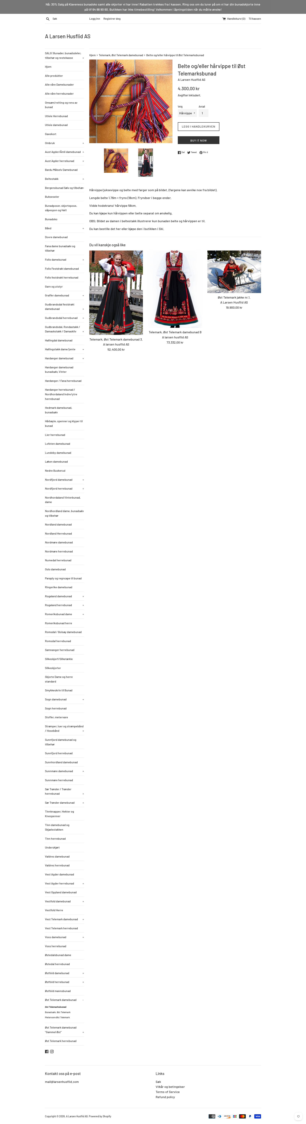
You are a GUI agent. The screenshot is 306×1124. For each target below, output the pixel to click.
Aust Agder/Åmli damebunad (64, 151)
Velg (180, 106)
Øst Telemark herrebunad (60, 1040)
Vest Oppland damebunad (61, 892)
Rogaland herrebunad (64, 605)
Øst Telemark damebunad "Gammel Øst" (64, 1030)
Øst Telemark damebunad (64, 999)
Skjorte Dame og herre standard (59, 679)
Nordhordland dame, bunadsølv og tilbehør (64, 513)
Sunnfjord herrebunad (59, 753)
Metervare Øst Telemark (57, 1017)
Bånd (64, 228)
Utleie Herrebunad (56, 116)
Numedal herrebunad (58, 560)
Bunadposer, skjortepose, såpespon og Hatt (61, 208)
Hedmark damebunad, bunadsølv (58, 410)
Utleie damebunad (56, 125)
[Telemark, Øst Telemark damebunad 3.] (116, 293)
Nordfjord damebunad (64, 479)
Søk (158, 1082)
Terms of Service (168, 1092)
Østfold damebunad (64, 973)
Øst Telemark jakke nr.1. (234, 297)
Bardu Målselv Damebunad (61, 169)
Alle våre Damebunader (59, 84)
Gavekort (50, 134)
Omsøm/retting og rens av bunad (61, 105)
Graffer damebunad (64, 295)
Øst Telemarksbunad (55, 1006)
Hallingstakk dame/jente (64, 349)
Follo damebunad (64, 259)
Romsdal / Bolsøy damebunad (63, 632)
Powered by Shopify (100, 1116)
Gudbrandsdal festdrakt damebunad (64, 307)
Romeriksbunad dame (64, 614)
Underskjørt (52, 847)
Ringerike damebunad (58, 587)
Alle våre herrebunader (59, 93)
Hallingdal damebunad (58, 340)
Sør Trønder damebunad (64, 802)
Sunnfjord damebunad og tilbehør (60, 742)
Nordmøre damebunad (59, 542)
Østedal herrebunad (57, 964)
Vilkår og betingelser (170, 1087)
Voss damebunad (64, 937)
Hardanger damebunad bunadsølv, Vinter (59, 369)
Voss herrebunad (55, 946)
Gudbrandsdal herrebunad (64, 317)
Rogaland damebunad (64, 596)
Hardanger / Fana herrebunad (63, 380)
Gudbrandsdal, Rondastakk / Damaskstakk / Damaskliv (64, 329)
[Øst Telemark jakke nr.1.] (234, 272)
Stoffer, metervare (56, 717)
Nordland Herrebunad (58, 533)
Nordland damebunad (58, 524)
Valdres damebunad (57, 856)
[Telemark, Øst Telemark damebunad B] (175, 289)
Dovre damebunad (56, 237)
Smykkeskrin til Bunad (58, 690)
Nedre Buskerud (55, 470)
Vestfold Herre (54, 910)
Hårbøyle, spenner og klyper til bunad (64, 423)
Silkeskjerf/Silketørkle (59, 659)
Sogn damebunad (64, 699)
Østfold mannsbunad (58, 991)
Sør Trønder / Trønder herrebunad (64, 791)
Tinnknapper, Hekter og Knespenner (59, 814)
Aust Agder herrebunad (64, 160)
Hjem (48, 66)
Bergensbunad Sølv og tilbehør (64, 187)
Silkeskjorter (53, 668)
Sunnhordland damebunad (61, 762)
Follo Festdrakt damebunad (62, 268)
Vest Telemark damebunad (64, 919)
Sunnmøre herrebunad (59, 780)
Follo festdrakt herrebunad (61, 277)
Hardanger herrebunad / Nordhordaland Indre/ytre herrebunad (61, 394)
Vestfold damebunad (64, 901)
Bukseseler (52, 196)
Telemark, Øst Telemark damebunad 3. (116, 339)
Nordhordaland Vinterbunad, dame (63, 500)
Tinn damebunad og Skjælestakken (57, 827)
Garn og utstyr (54, 286)
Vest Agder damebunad (59, 874)
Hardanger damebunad (64, 358)
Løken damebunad (56, 461)
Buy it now (198, 140)
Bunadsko (51, 219)
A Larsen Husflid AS (67, 36)
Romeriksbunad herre (58, 623)
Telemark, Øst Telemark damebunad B (175, 332)
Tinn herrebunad (55, 838)
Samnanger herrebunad (59, 649)
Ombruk (64, 143)
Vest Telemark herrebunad (61, 928)
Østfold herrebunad (64, 982)
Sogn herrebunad (56, 708)
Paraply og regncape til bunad (63, 578)
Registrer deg (112, 18)
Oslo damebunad (55, 569)
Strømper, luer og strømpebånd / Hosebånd (64, 728)
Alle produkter (54, 75)
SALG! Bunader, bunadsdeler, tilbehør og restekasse (64, 55)
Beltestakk (64, 178)
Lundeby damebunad (58, 452)
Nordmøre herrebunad (59, 551)
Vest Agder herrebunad (64, 883)
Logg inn (94, 18)
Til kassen (255, 18)
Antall (202, 106)
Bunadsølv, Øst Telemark (57, 1012)
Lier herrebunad (55, 434)
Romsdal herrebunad (58, 641)
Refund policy (165, 1097)
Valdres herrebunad (57, 865)
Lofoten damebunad (57, 443)
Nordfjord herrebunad (64, 488)
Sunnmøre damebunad (64, 771)
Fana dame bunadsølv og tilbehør (60, 248)
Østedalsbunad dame (58, 955)
